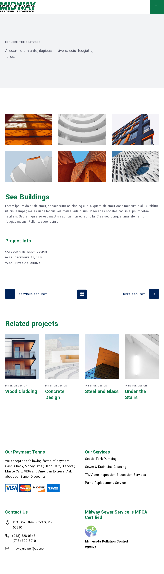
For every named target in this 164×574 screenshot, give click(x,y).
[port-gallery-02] (82, 129)
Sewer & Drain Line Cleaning (105, 467)
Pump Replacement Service (105, 483)
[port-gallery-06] (28, 166)
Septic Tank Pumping (101, 459)
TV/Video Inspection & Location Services (115, 475)
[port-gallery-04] (82, 166)
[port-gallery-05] (135, 166)
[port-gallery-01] (28, 129)
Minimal (36, 263)
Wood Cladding (21, 391)
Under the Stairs (135, 394)
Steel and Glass (102, 391)
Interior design (34, 251)
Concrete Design (55, 394)
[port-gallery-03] (135, 129)
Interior (21, 263)
